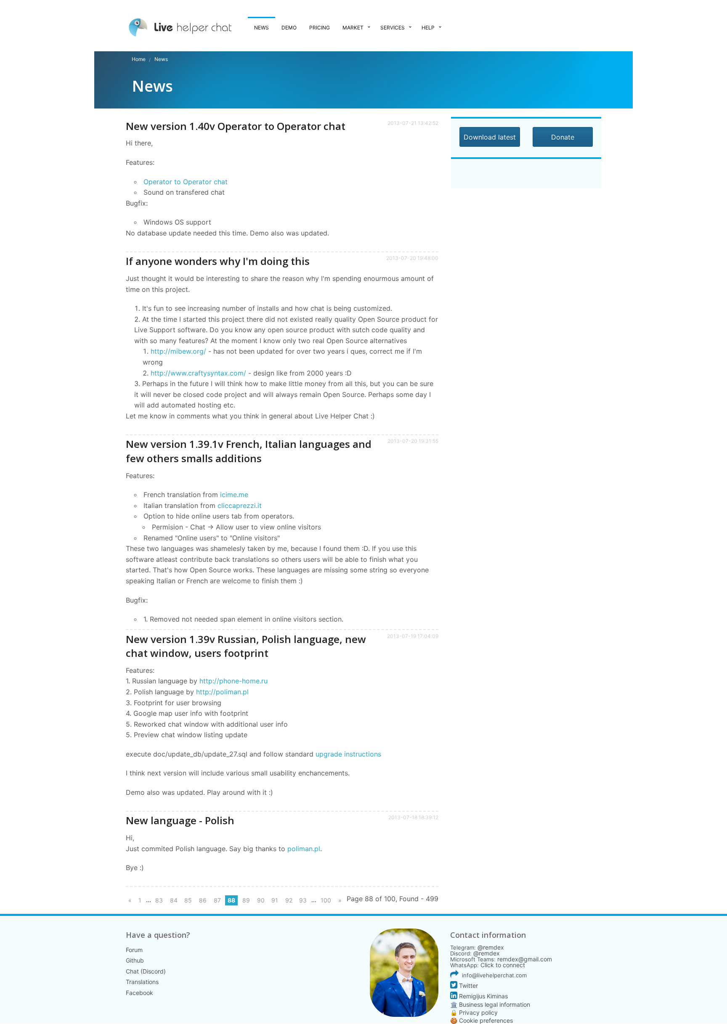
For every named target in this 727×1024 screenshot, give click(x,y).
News (261, 27)
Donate (562, 137)
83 (159, 900)
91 (274, 900)
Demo (289, 27)
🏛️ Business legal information (490, 1004)
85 (188, 900)
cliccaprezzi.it (240, 505)
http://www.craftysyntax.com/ (198, 373)
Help (428, 27)
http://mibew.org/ (178, 351)
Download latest (490, 137)
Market (353, 27)
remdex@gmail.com (524, 959)
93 (303, 900)
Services (392, 27)
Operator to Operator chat (185, 181)
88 (231, 900)
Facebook (139, 992)
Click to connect (502, 964)
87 (217, 900)
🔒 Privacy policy (474, 1012)
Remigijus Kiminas (482, 996)
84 (174, 900)
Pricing (319, 27)
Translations (142, 981)
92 (288, 900)
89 (246, 900)
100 (326, 900)
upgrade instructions (348, 754)
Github (135, 960)
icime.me (234, 494)
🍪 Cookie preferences (481, 1020)
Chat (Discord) (146, 971)
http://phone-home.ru (233, 681)
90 (261, 900)
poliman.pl (303, 848)
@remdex (491, 947)
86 (203, 900)
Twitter (467, 985)
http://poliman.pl (222, 692)
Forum (134, 949)
